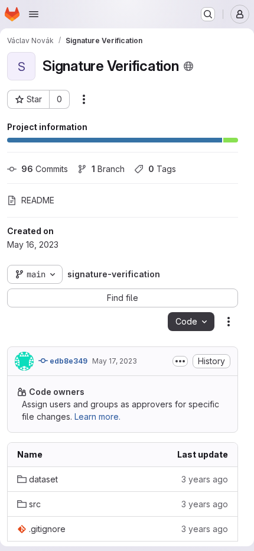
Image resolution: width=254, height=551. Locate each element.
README (37, 200)
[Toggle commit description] (180, 361)
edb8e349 (67, 360)
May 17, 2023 (114, 360)
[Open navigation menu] (33, 14)
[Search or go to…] (208, 14)
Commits (44, 169)
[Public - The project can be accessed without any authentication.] (188, 66)
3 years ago (204, 479)
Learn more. (97, 416)
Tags (162, 169)
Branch (108, 169)
